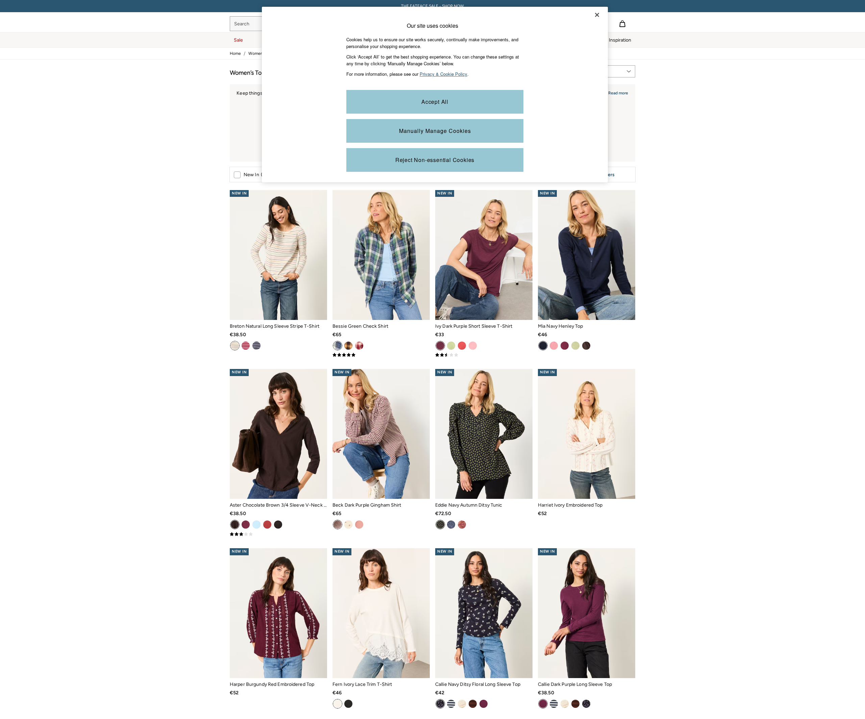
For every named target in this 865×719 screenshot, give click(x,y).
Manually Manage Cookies (435, 131)
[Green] (337, 345)
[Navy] (543, 345)
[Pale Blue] (256, 524)
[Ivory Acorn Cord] (348, 524)
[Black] (278, 524)
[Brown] (348, 346)
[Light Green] (451, 346)
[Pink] (246, 346)
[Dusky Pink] (554, 346)
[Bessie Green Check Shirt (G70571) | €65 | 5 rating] (381, 355)
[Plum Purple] (565, 346)
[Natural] (234, 345)
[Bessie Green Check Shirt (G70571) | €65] (381, 255)
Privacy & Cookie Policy (443, 74)
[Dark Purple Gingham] (337, 524)
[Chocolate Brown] (586, 346)
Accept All (434, 102)
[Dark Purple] (440, 345)
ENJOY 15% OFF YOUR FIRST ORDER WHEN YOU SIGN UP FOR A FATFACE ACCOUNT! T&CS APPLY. (432, 6)
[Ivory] (337, 703)
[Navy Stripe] (451, 704)
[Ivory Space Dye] (462, 704)
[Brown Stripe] (473, 704)
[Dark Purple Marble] (462, 524)
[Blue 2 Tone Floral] (451, 524)
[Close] (597, 14)
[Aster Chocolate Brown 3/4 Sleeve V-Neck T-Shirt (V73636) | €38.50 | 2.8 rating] (278, 534)
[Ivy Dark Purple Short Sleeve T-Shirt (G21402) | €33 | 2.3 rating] (484, 355)
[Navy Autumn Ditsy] (440, 524)
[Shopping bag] (622, 23)
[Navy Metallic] (256, 346)
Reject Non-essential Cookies (434, 160)
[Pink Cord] (359, 524)
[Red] (359, 346)
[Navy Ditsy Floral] (440, 703)
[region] (435, 94)
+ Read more (616, 92)
